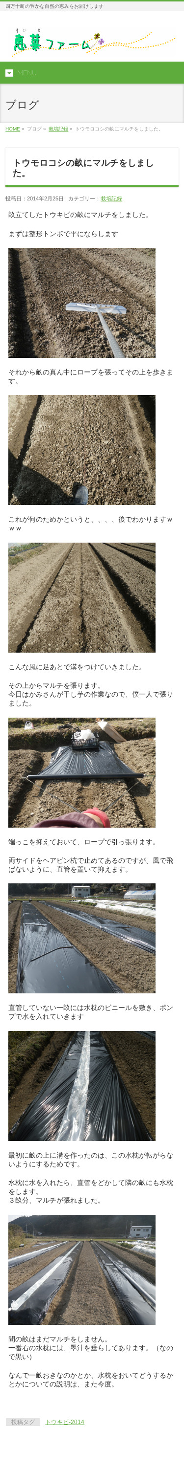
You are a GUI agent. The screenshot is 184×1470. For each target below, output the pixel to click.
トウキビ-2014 (64, 1422)
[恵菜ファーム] (91, 45)
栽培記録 (58, 129)
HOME (12, 129)
